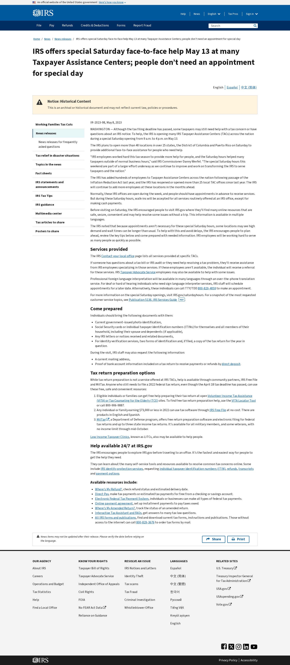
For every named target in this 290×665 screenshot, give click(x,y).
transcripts (246, 469)
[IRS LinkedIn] (246, 645)
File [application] (38, 25)
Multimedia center (49, 213)
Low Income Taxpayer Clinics (109, 437)
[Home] (43, 11)
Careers (38, 576)
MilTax (101, 419)
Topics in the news (48, 164)
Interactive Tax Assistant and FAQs (118, 513)
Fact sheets (44, 173)
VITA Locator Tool (244, 400)
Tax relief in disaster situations (57, 155)
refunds (232, 469)
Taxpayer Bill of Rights (94, 568)
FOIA (82, 600)
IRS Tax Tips (44, 196)
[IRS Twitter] (231, 645)
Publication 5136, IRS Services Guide (156, 300)
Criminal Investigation (139, 600)
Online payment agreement (114, 503)
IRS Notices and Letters (140, 568)
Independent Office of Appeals (99, 584)
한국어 (175, 592)
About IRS (39, 568)
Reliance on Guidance (93, 615)
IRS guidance (45, 204)
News (197, 14)
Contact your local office (118, 256)
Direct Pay (102, 494)
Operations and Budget (48, 584)
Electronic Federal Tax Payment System (122, 499)
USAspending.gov (227, 596)
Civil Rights (86, 592)
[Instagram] (238, 645)
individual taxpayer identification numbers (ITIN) (192, 469)
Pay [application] (51, 25)
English (212, 14)
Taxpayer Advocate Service (138, 272)
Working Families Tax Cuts (54, 124)
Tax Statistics (42, 592)
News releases (63, 39)
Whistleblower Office (138, 608)
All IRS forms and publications (115, 517)
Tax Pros (233, 14)
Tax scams (131, 584)
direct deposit (231, 364)
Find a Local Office (45, 608)
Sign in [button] (250, 14)
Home (36, 39)
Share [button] (216, 539)
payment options (107, 473)
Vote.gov (222, 604)
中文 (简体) (248, 87)
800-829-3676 (145, 522)
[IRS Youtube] (254, 645)
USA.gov (221, 589)
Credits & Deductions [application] (95, 25)
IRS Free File (218, 410)
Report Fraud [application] (142, 25)
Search (254, 25)
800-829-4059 (207, 288)
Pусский (175, 600)
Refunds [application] (67, 25)
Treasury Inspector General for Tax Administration (234, 578)
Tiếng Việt (177, 608)
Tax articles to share (50, 222)
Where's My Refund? (108, 489)
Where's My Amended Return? (115, 508)
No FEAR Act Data (90, 608)
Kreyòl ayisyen (180, 615)
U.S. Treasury (224, 568)
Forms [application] (121, 25)
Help (183, 14)
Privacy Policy (228, 660)
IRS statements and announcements (50, 184)
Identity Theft (133, 576)
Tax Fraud (130, 592)
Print (241, 539)
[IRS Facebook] (224, 645)
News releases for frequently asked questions (57, 144)
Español (232, 87)
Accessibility (249, 660)
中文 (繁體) (178, 584)
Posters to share (47, 231)
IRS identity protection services (122, 469)
